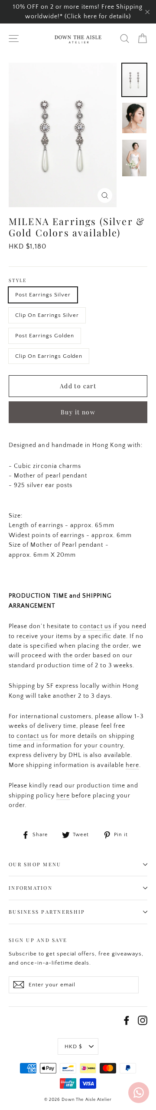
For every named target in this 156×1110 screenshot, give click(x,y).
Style (18, 280)
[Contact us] (138, 1092)
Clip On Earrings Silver (47, 315)
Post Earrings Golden (44, 336)
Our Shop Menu (35, 864)
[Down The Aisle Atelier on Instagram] (142, 1021)
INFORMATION (30, 888)
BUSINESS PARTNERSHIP (47, 911)
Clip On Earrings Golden (48, 356)
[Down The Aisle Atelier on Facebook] (126, 1021)
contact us (95, 626)
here (132, 765)
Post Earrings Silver (43, 295)
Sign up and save (38, 940)
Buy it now (78, 412)
